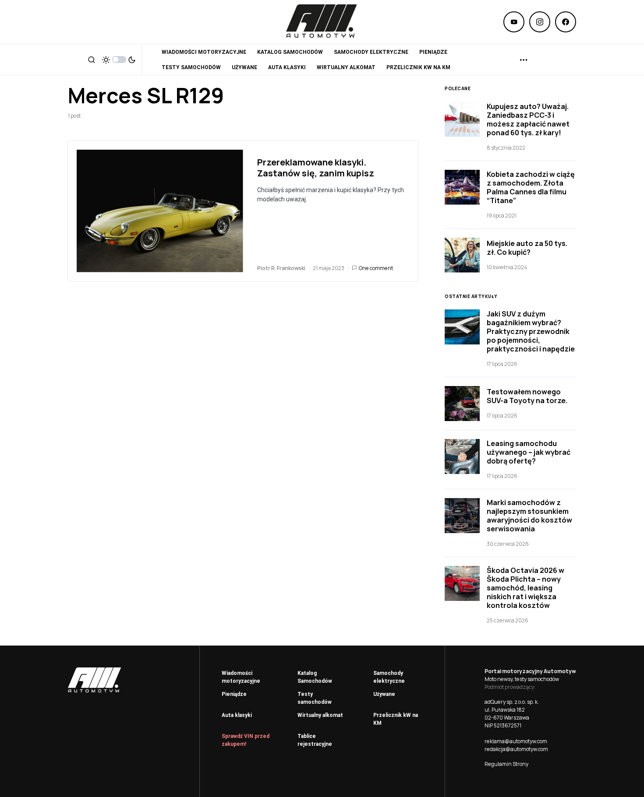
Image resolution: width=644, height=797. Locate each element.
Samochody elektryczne (389, 677)
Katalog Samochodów (314, 677)
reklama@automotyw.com (516, 741)
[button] (92, 59)
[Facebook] (565, 22)
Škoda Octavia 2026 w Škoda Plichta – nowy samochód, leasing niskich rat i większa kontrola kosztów (525, 587)
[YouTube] (513, 22)
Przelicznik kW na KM (395, 719)
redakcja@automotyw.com (516, 749)
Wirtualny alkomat (320, 715)
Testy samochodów (314, 698)
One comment (376, 268)
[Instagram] (539, 22)
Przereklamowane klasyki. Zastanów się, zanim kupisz (315, 167)
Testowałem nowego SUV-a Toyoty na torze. (527, 396)
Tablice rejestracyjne (314, 740)
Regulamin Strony (506, 764)
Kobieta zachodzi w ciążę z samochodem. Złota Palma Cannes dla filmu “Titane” (531, 187)
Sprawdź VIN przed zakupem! (245, 740)
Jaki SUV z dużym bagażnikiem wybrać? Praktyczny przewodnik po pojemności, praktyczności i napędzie (531, 331)
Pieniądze (234, 694)
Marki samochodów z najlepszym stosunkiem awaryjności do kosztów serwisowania (529, 516)
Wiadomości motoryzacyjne (241, 677)
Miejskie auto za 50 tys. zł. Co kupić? (527, 248)
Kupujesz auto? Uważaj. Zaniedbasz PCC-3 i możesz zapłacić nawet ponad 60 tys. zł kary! (528, 119)
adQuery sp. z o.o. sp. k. (512, 702)
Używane (384, 694)
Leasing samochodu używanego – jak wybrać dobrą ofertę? (528, 452)
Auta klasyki (237, 715)
